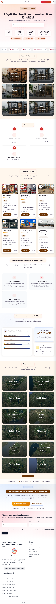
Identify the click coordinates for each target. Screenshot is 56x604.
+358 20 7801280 (44, 247)
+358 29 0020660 (45, 209)
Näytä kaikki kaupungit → (14, 596)
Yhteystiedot (32, 549)
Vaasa (23, 202)
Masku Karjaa (7, 195)
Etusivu (31, 544)
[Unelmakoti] (2, 2)
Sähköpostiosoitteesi (34, 521)
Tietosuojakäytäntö (34, 554)
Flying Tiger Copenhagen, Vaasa (27, 196)
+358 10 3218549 (26, 211)
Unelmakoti (14, 556)
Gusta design (7, 230)
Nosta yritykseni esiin (21, 503)
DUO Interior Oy (44, 195)
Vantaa (42, 200)
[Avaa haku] (25, 2)
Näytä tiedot (7, 214)
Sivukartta (31, 556)
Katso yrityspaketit (37, 503)
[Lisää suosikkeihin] (16, 186)
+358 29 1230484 (26, 245)
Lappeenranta (43, 237)
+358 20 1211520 (8, 211)
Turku (23, 235)
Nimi (3, 521)
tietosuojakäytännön (49, 529)
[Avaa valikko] (53, 2)
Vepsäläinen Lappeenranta (43, 231)
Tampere (6, 235)
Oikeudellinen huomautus (35, 547)
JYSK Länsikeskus (26, 230)
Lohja (5, 200)
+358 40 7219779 (8, 244)
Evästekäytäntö (33, 551)
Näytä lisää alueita (28, 476)
